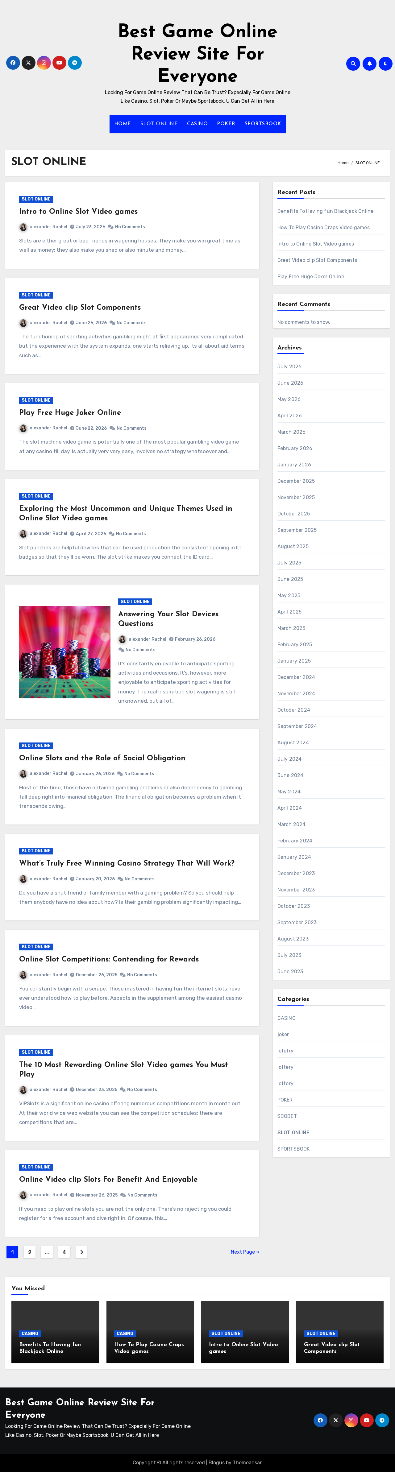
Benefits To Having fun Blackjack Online (325, 211)
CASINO (197, 124)
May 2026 (289, 399)
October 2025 (293, 514)
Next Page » (245, 1252)
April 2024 (289, 808)
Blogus (217, 1463)
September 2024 (297, 726)
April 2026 (289, 416)
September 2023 (297, 922)
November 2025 (296, 497)
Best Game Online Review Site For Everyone (197, 54)
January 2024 (294, 857)
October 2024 (293, 710)
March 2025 (291, 628)
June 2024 (290, 775)
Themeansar (247, 1463)
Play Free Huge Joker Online (70, 413)
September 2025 (297, 530)
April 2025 (289, 612)
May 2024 (289, 792)
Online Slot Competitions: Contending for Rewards (109, 959)
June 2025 (290, 579)
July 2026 (289, 367)
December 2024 (296, 677)
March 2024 (291, 824)
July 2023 (289, 955)
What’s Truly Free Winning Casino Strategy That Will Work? (127, 863)
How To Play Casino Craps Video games (323, 227)
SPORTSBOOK (263, 124)
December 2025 (296, 481)
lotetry (285, 1051)
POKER (226, 124)
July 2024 (289, 759)
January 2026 (294, 465)
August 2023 (293, 939)
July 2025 (289, 563)
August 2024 (293, 743)
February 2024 (295, 841)
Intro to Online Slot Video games (78, 212)
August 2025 (293, 546)
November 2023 (296, 890)
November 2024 (296, 694)
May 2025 (289, 595)
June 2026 (290, 383)
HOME (122, 124)
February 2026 (295, 448)
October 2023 (293, 906)
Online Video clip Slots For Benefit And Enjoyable (108, 1180)
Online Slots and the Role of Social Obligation (102, 758)
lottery (285, 1067)
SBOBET (287, 1116)
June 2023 (290, 971)
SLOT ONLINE (159, 124)
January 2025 (294, 661)
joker (283, 1034)
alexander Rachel (48, 226)
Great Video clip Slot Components (80, 308)
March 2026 (291, 432)
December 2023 (296, 873)
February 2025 (294, 644)
